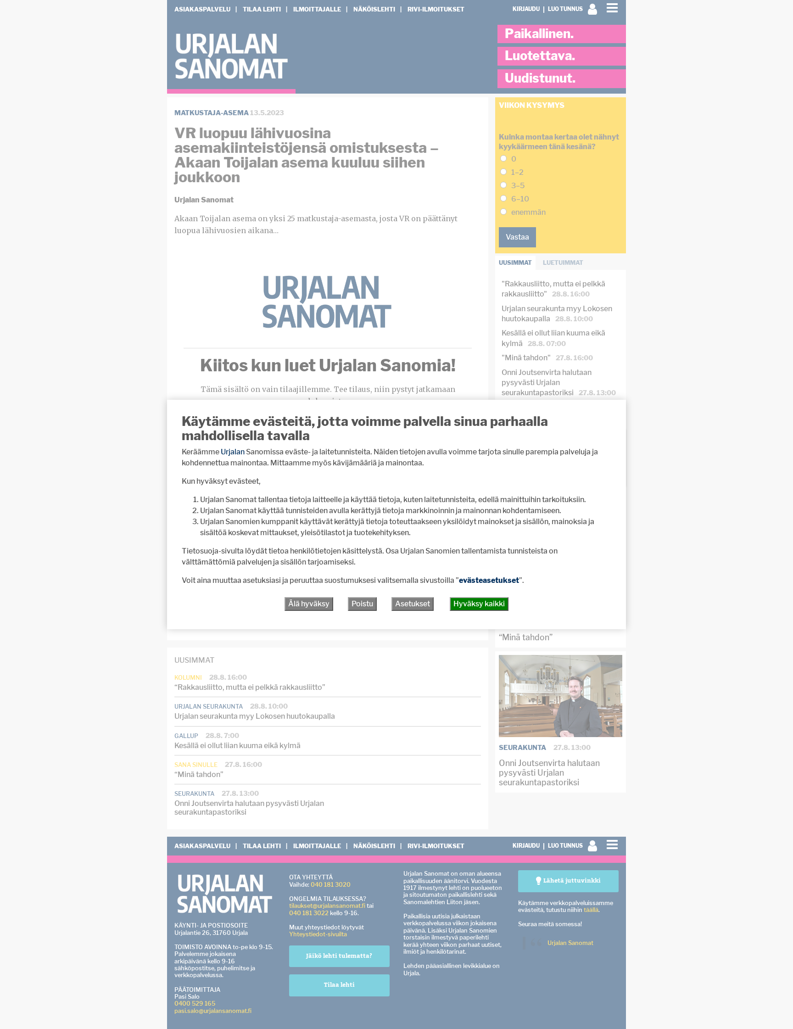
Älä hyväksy (308, 603)
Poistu (362, 603)
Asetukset (412, 603)
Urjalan (233, 451)
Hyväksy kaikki (479, 603)
